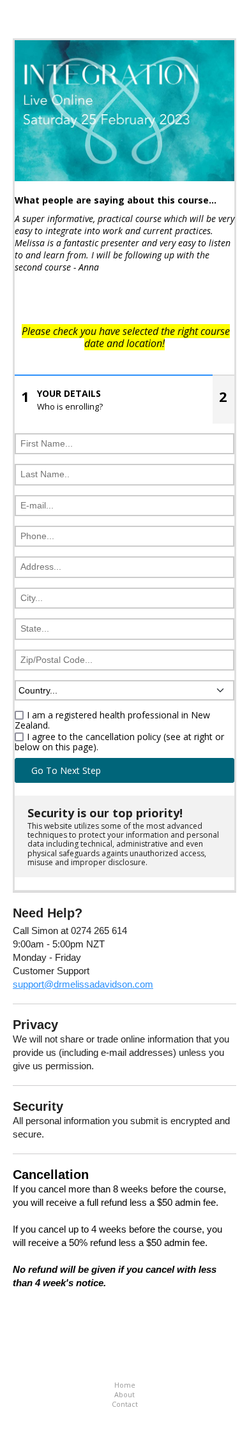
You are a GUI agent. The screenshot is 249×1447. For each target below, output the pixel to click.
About (124, 1394)
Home (124, 1385)
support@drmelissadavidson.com (83, 984)
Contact (125, 1404)
